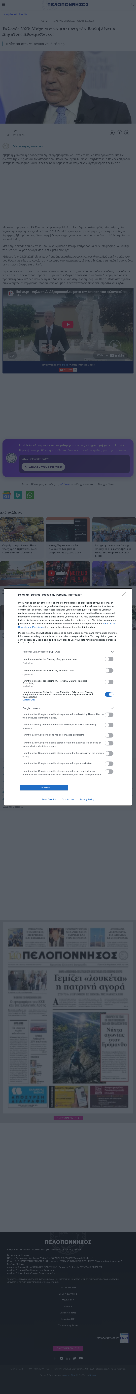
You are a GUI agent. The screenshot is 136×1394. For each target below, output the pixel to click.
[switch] (109, 659)
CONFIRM (44, 787)
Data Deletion (49, 799)
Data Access (68, 799)
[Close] (125, 595)
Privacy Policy (87, 799)
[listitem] (68, 651)
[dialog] (68, 697)
